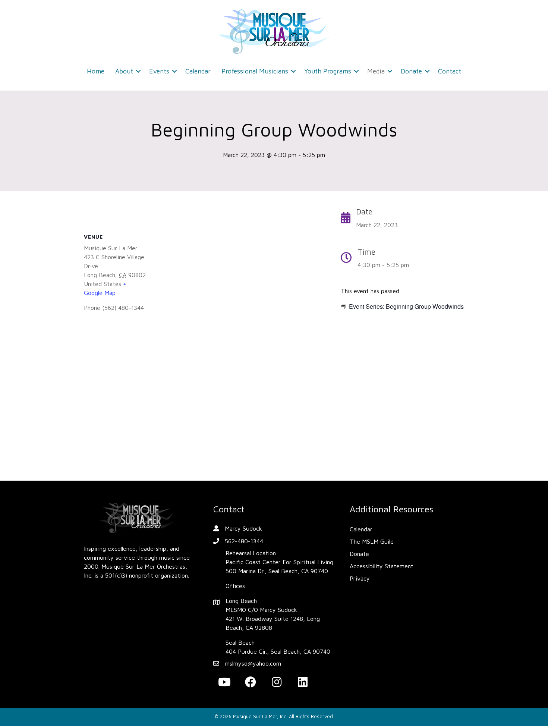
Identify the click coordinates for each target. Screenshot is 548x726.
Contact (449, 71)
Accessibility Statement (381, 566)
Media (376, 71)
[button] (138, 71)
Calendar (198, 71)
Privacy (360, 578)
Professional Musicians (254, 71)
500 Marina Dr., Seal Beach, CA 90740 (277, 571)
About (124, 71)
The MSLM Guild (372, 541)
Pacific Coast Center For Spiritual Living (279, 562)
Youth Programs (327, 71)
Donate (411, 71)
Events (159, 71)
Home (95, 71)
